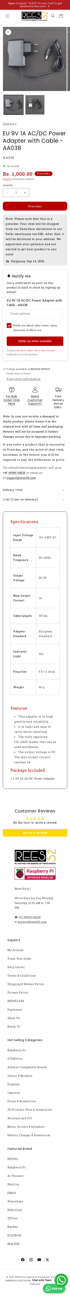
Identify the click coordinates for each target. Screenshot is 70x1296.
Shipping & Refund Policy (25, 984)
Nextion (13, 1184)
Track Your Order (19, 958)
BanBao (12, 1227)
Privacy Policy (17, 992)
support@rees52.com (32, 922)
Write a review (35, 833)
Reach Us (14, 1026)
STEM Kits (14, 1058)
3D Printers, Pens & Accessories (29, 1109)
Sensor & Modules (19, 1076)
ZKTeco (12, 1218)
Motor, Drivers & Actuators (26, 1127)
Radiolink (14, 1210)
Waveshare (15, 1201)
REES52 (12, 1159)
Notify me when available (35, 341)
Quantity (8, 185)
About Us (13, 1018)
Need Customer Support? (35, 399)
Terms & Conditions (21, 975)
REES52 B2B (15, 1001)
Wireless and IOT (19, 1118)
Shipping (7, 179)
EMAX (11, 1193)
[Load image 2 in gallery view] (35, 105)
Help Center (16, 967)
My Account (15, 950)
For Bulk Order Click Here (12, 399)
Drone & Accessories (21, 1101)
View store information (24, 379)
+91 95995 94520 (29, 917)
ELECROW (14, 1235)
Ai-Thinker (15, 1176)
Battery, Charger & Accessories (28, 1135)
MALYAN (13, 1244)
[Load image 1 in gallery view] (13, 105)
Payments (14, 1009)
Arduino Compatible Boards (27, 1067)
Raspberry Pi (16, 1050)
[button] (7, 16)
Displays (13, 1084)
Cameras (13, 1092)
